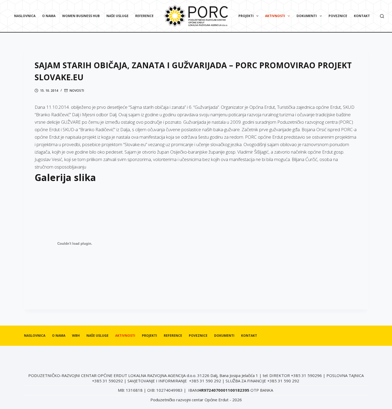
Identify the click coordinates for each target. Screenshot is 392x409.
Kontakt (362, 16)
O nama (48, 16)
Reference (144, 16)
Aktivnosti (275, 16)
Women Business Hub (81, 16)
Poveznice (338, 16)
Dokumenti (307, 16)
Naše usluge (117, 16)
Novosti (77, 90)
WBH (76, 336)
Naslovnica (24, 16)
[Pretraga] (382, 16)
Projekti (246, 16)
